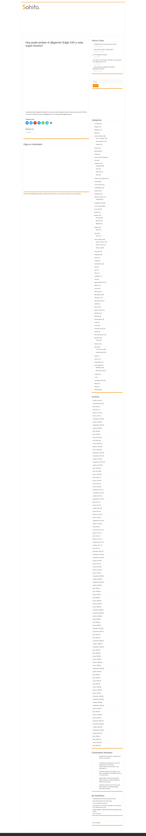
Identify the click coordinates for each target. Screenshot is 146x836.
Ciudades (97, 163)
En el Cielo (97, 209)
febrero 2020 (96, 446)
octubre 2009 (96, 579)
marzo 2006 (96, 659)
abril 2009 (95, 597)
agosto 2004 (96, 708)
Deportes (97, 191)
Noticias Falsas (98, 310)
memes (96, 288)
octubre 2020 (96, 422)
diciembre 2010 (97, 551)
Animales (97, 130)
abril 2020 (95, 440)
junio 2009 (96, 591)
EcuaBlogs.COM (98, 203)
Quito (97, 175)
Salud (96, 347)
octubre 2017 (96, 496)
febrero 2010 (96, 570)
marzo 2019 (96, 480)
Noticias (96, 307)
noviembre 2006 (97, 640)
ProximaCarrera (98, 328)
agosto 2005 (96, 671)
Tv (95, 377)
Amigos (96, 127)
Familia (96, 227)
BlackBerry (99, 367)
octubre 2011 (96, 545)
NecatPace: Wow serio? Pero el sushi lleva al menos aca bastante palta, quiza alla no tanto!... (109, 786)
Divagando (97, 194)
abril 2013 (95, 526)
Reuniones (97, 338)
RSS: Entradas (96, 822)
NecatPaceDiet (98, 301)
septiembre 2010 (97, 557)
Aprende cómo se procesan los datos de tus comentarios (64, 194)
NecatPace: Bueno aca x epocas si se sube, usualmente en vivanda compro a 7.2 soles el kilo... (110, 773)
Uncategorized (98, 380)
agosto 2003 (96, 733)
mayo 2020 (96, 437)
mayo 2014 (96, 511)
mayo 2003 (96, 742)
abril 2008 (95, 622)
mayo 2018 (96, 483)
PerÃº (95, 322)
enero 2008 (96, 625)
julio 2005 (95, 674)
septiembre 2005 (97, 668)
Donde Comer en (99, 197)
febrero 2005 (96, 690)
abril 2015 (95, 502)
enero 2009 (96, 607)
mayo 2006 (96, 656)
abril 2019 (95, 477)
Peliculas (96, 316)
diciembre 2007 (97, 628)
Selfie (96, 356)
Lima (97, 169)
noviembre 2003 (97, 724)
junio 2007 (96, 634)
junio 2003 (96, 739)
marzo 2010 (96, 567)
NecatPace (97, 297)
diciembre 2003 (97, 721)
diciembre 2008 (97, 610)
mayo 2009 (96, 594)
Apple (96, 133)
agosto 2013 (96, 523)
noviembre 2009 (97, 576)
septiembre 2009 (97, 582)
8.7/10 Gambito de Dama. (100, 54)
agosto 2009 (96, 585)
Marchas (98, 220)
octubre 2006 (96, 644)
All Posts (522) (97, 813)
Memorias (97, 291)
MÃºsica (96, 285)
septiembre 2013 (97, 520)
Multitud (98, 223)
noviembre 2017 (97, 493)
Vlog (95, 386)
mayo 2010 (96, 563)
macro (98, 236)
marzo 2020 (96, 443)
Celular (96, 154)
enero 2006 (96, 665)
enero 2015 (96, 505)
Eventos (96, 215)
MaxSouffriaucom (99, 282)
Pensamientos (98, 319)
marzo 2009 (96, 600)
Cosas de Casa (98, 184)
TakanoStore (98, 362)
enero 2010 (96, 573)
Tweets (98, 340)
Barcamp (98, 217)
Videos (96, 383)
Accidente (97, 123)
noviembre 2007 (97, 631)
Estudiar (96, 212)
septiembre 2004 (97, 705)
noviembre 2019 (97, 456)
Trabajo (96, 374)
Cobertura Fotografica (100, 178)
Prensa (96, 325)
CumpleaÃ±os (98, 187)
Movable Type (100, 370)
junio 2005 (96, 677)
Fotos (96, 233)
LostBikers (97, 276)
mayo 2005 (96, 681)
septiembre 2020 (97, 425)
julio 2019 (95, 468)
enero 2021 (96, 416)
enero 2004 (96, 718)
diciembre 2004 (97, 696)
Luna (95, 279)
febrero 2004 (96, 714)
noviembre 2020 (97, 419)
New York (98, 172)
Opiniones (97, 313)
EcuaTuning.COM (99, 206)
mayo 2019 (96, 474)
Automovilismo (98, 136)
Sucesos (96, 359)
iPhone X (98, 248)
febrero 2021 (96, 412)
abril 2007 (95, 637)
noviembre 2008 (97, 613)
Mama (97, 229)
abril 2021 (95, 409)
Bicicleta (96, 151)
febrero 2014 (96, 514)
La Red (96, 261)
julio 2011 (95, 548)
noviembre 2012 (97, 530)
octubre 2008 (96, 616)
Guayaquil (99, 166)
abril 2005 (95, 684)
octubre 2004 (96, 702)
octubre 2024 (96, 400)
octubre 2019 (96, 459)
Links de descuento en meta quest (103, 49)
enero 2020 (96, 449)
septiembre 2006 (97, 647)
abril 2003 (95, 745)
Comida (96, 181)
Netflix (96, 304)
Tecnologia (97, 365)
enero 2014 (96, 517)
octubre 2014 (96, 508)
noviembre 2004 (97, 699)
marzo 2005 (96, 687)
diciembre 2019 (97, 453)
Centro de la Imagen (100, 157)
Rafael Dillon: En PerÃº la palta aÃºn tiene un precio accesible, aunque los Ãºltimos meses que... (109, 780)
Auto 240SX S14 (100, 141)
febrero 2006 (96, 662)
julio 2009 (95, 588)
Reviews (96, 344)
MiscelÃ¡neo (97, 294)
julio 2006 (95, 650)
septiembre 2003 (97, 730)
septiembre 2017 (97, 499)
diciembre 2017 (97, 490)
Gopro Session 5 (100, 242)
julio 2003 (95, 736)
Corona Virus (99, 349)
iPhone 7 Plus (99, 245)
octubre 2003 (96, 727)
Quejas (96, 331)
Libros (96, 273)
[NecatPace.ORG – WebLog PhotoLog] (31, 6)
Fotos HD (97, 251)
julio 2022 (95, 406)
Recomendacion (98, 334)
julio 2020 (95, 431)
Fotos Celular (98, 239)
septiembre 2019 (97, 462)
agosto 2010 (96, 560)
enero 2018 (96, 486)
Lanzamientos (98, 264)
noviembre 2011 (97, 542)
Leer (95, 270)
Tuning (98, 144)
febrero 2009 (96, 604)
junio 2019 (96, 471)
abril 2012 (95, 536)
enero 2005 (96, 693)
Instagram (97, 254)
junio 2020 (96, 434)
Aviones (96, 148)
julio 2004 (95, 711)
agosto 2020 (96, 428)
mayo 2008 (96, 619)
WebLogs (97, 389)
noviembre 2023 (97, 403)
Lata (95, 267)
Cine (95, 160)
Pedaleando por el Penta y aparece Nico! (105, 44)
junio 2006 (96, 653)
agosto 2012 (96, 533)
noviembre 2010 (97, 554)
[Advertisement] (87, 18)
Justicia (96, 257)
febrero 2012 (96, 539)
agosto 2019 (96, 465)
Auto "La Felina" (100, 138)
